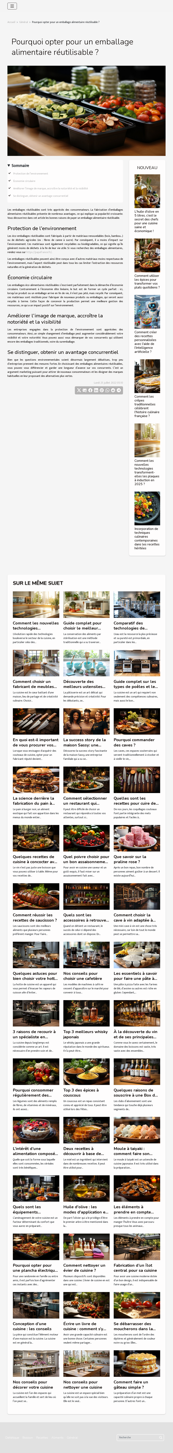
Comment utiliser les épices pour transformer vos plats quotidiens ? (147, 282)
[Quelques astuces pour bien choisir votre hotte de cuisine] (36, 955)
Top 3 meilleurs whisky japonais (85, 1034)
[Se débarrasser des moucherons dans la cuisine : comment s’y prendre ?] (137, 1305)
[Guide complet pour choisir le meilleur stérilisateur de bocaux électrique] (86, 604)
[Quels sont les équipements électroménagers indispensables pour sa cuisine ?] (36, 1188)
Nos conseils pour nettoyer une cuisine (82, 1384)
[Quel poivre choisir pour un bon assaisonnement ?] (86, 838)
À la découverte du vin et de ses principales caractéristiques (135, 1037)
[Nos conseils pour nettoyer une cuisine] (86, 1363)
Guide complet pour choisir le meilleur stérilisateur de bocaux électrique (85, 630)
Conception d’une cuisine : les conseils (32, 1326)
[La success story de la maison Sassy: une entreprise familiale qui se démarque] (86, 721)
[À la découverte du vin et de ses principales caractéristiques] (137, 1013)
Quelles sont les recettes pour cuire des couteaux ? (136, 803)
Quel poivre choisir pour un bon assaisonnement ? (86, 862)
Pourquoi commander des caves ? (134, 742)
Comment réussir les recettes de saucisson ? (35, 917)
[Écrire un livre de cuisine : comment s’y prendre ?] (86, 1305)
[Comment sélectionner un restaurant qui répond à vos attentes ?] (86, 779)
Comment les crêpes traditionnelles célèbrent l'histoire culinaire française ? (146, 406)
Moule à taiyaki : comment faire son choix (132, 1154)
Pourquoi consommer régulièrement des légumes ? (33, 1095)
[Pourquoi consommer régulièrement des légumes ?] (36, 1071)
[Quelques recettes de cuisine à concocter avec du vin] (36, 838)
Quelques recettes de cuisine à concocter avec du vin (35, 862)
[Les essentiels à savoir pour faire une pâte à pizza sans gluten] (137, 955)
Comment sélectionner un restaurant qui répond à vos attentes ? (86, 803)
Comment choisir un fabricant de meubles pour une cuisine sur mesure (33, 689)
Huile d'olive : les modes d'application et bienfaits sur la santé (85, 1212)
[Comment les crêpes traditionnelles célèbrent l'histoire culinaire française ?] (147, 376)
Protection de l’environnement (30, 173)
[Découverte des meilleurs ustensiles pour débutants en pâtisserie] (86, 663)
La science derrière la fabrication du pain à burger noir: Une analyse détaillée (33, 806)
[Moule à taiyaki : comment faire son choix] (137, 1130)
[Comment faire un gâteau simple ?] (137, 1363)
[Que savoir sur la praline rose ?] (137, 838)
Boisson (27, 1438)
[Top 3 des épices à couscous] (86, 1071)
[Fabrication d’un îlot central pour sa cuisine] (137, 1246)
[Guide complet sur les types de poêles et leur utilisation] (137, 663)
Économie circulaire (24, 181)
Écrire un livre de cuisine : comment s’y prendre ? (83, 1329)
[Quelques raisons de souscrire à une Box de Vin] (137, 1071)
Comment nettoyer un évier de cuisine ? (84, 1268)
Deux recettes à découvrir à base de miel (82, 1154)
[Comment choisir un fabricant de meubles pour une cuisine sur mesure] (36, 663)
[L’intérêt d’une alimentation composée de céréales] (36, 1130)
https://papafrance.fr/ (39, 252)
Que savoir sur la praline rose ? (130, 859)
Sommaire (20, 166)
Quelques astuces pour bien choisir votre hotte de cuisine (35, 978)
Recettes (42, 1438)
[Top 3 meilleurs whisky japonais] (86, 1013)
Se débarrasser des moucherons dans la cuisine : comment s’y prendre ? (134, 1331)
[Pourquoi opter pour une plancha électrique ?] (36, 1246)
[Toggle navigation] (12, 6)
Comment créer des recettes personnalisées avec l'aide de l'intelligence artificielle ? (145, 342)
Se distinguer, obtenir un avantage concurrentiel (40, 196)
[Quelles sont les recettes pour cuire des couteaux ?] (137, 779)
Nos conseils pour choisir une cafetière (82, 976)
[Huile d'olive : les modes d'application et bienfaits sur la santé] (86, 1188)
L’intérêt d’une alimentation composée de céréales (35, 1154)
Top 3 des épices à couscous (81, 1092)
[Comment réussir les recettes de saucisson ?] (36, 896)
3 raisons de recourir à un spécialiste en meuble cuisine (34, 1037)
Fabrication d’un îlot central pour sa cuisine (135, 1268)
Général (23, 22)
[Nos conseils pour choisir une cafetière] (86, 955)
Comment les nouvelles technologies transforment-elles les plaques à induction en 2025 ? (146, 472)
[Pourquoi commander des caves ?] (137, 721)
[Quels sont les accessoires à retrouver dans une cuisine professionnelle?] (86, 896)
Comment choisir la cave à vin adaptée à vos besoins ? (133, 920)
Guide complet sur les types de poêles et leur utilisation (136, 687)
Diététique (12, 1438)
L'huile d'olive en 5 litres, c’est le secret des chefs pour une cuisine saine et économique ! (146, 221)
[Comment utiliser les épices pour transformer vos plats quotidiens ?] (147, 255)
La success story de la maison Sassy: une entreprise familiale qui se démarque (85, 747)
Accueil (11, 22)
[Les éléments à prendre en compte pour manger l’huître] (137, 1188)
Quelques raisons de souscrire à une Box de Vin (135, 1095)
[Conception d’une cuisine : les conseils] (36, 1305)
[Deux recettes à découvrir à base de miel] (86, 1130)
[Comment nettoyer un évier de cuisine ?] (86, 1246)
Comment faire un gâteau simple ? (131, 1384)
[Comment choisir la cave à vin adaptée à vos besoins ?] (137, 896)
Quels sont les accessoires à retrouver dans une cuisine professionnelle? (85, 922)
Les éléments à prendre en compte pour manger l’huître (134, 1212)
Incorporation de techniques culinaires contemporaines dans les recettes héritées (146, 538)
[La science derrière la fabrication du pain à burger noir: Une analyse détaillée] (36, 779)
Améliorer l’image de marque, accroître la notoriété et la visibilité (50, 188)
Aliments (57, 1438)
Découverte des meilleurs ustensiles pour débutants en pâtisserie (82, 689)
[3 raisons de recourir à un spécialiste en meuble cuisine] (36, 1013)
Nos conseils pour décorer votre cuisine (33, 1384)
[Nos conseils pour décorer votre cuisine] (36, 1363)
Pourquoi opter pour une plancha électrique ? (35, 1270)
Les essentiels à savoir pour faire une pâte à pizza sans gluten (135, 978)
